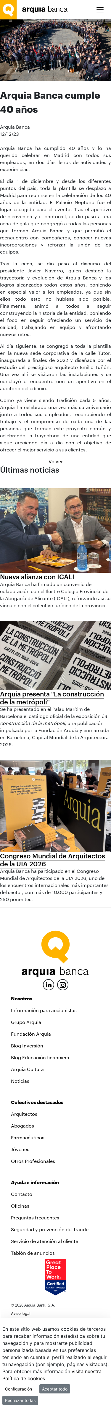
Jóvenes (20, 1149)
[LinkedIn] (48, 984)
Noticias (20, 1081)
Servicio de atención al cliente (44, 1241)
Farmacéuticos (27, 1137)
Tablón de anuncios (33, 1253)
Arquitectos (24, 1114)
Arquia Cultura (27, 1069)
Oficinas (20, 1206)
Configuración (18, 1388)
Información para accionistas (44, 1010)
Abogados (22, 1125)
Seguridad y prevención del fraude (50, 1229)
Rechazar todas (20, 1400)
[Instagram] (62, 984)
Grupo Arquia (26, 1022)
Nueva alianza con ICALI (37, 576)
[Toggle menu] (100, 9)
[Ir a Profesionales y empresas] (46, 9)
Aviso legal (20, 1313)
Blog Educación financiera (40, 1057)
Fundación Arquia (31, 1034)
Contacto (21, 1194)
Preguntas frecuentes (35, 1217)
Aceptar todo (54, 1388)
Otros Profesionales (33, 1161)
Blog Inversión (27, 1045)
